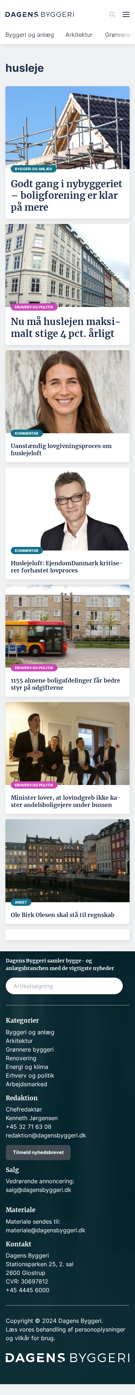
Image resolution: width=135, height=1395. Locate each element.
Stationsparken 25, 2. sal (39, 1264)
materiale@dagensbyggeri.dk (45, 1230)
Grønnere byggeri (30, 1049)
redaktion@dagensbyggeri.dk (46, 1135)
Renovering (21, 1058)
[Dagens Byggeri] (39, 14)
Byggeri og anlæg (29, 34)
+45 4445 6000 (27, 1290)
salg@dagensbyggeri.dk (38, 1189)
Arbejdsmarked (26, 1084)
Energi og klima (27, 1066)
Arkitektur (79, 34)
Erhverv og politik (30, 1075)
